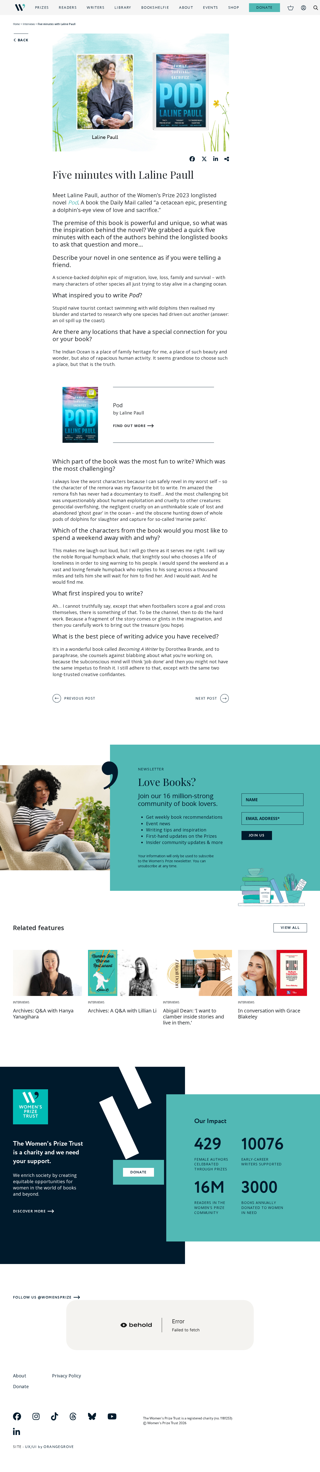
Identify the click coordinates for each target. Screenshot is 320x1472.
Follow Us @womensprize (42, 1297)
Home (16, 24)
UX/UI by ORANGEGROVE (49, 1446)
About (186, 7)
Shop (233, 7)
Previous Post (79, 698)
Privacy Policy (66, 1376)
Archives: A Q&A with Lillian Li (122, 1010)
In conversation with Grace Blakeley (269, 1013)
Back (22, 40)
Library (122, 7)
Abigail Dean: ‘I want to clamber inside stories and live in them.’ (193, 1016)
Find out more (130, 425)
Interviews (29, 24)
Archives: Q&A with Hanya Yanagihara (43, 1013)
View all (290, 927)
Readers (68, 7)
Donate (264, 7)
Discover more (29, 1211)
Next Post (206, 698)
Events (210, 7)
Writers (95, 7)
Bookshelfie (155, 7)
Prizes (42, 7)
